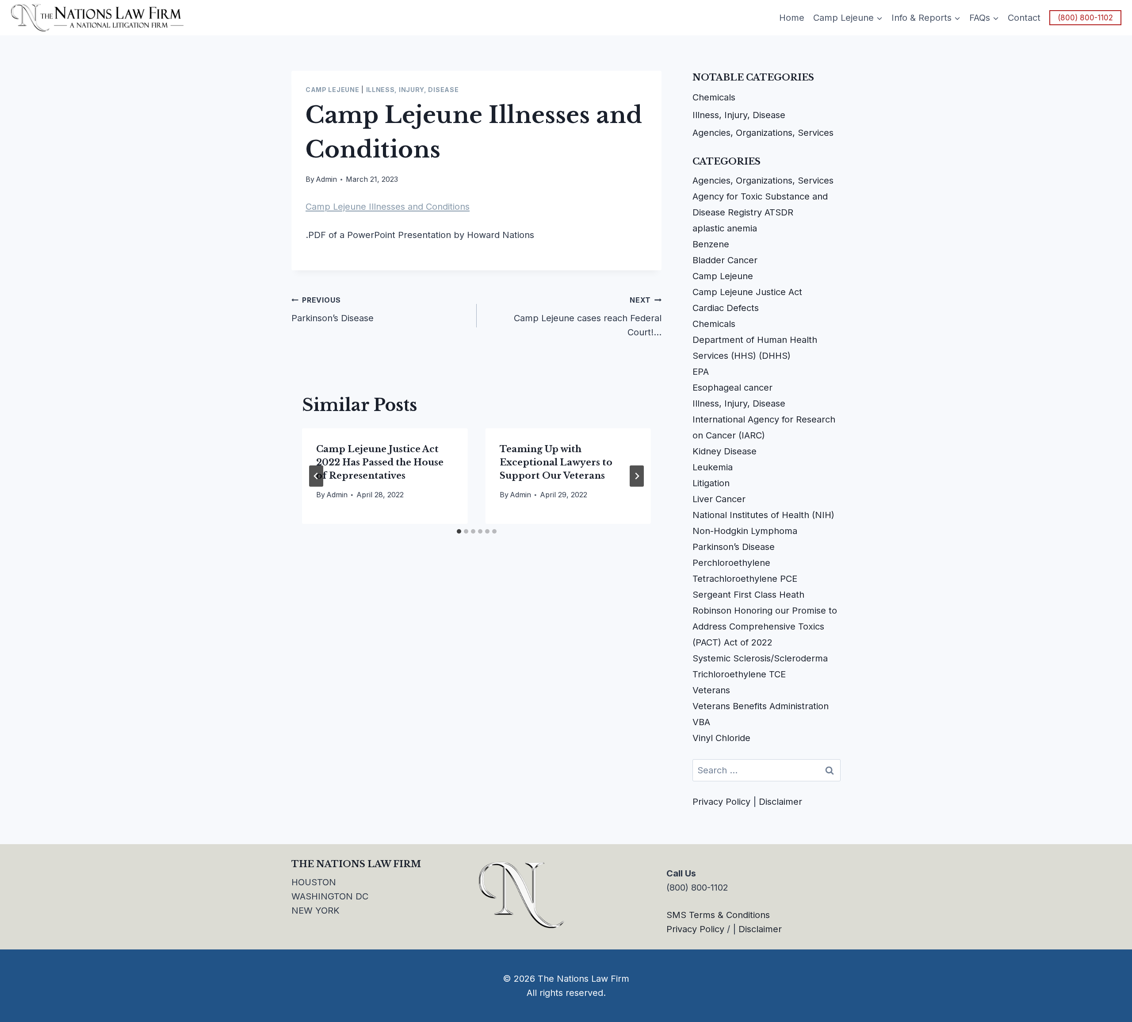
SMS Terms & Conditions (718, 915)
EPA (700, 371)
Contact (1024, 17)
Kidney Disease (724, 451)
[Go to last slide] (316, 476)
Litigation (711, 483)
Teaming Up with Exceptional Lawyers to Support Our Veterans (556, 462)
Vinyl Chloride (721, 738)
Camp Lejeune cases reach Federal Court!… (588, 317)
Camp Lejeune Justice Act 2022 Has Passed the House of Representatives (380, 462)
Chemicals (713, 97)
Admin (326, 179)
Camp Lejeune (332, 89)
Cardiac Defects (725, 308)
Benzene (710, 244)
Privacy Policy (721, 801)
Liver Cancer (719, 499)
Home (791, 17)
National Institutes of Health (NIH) (763, 515)
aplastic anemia (724, 228)
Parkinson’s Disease (332, 309)
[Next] (637, 476)
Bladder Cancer (724, 260)
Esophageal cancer (732, 387)
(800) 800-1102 (1085, 17)
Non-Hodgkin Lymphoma (744, 531)
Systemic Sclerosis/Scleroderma (760, 658)
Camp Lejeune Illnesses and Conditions (388, 206)
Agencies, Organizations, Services (763, 132)
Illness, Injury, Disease (412, 89)
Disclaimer (780, 801)
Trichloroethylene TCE (739, 674)
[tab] (459, 531)
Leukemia (712, 467)
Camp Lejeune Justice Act (747, 292)
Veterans (711, 690)
